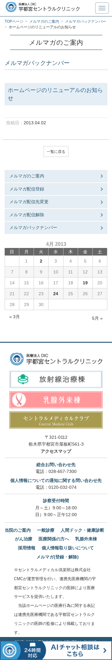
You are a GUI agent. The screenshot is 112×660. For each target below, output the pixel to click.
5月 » (97, 318)
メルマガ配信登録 (26, 188)
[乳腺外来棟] (56, 399)
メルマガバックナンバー (33, 227)
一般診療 (45, 530)
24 (55, 293)
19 (85, 282)
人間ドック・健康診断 (82, 530)
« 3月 (14, 316)
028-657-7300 (63, 471)
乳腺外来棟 (86, 538)
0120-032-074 (63, 487)
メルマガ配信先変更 (29, 201)
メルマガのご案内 (26, 175)
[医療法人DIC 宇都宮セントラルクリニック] (56, 359)
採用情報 (26, 547)
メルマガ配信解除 (26, 214)
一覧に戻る (56, 151)
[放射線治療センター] (56, 379)
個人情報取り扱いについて (68, 547)
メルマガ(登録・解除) (57, 556)
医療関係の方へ (54, 538)
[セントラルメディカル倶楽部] (56, 420)
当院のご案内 (18, 530)
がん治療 (23, 538)
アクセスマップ (56, 451)
